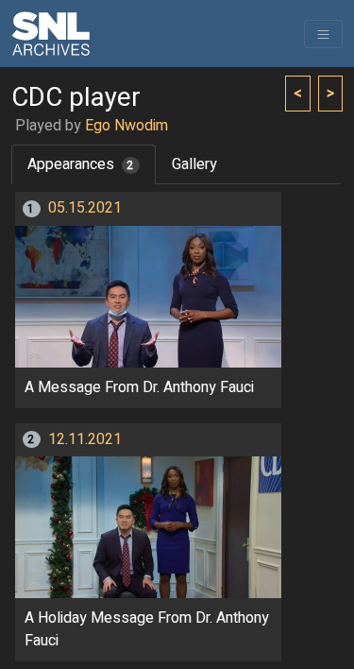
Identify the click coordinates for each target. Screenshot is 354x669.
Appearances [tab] (80, 164)
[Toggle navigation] (323, 34)
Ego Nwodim (126, 125)
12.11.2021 (85, 439)
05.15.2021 (85, 208)
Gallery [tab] (194, 164)
